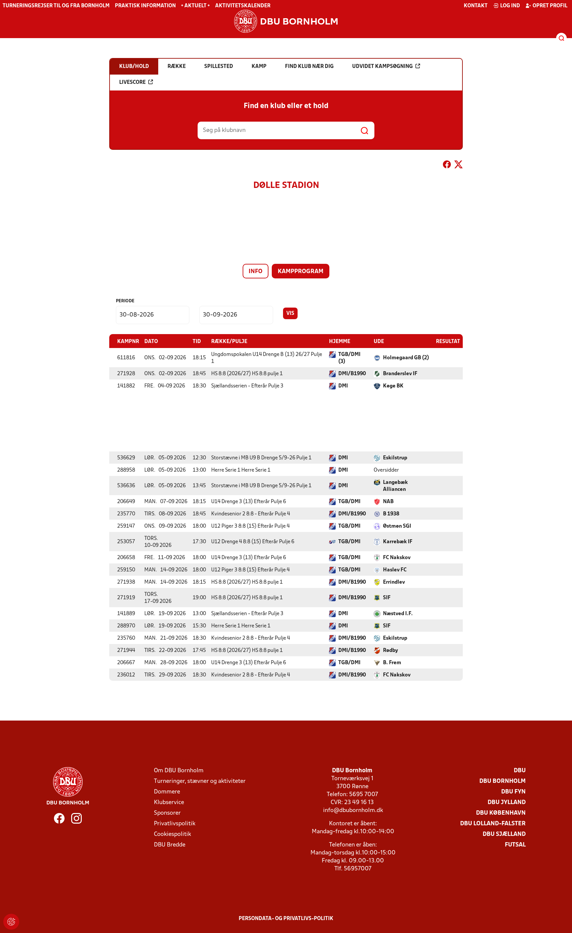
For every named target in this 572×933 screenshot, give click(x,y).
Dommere (167, 792)
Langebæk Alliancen (395, 486)
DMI (343, 386)
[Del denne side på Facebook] (447, 165)
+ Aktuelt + (195, 6)
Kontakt (476, 6)
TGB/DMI (349, 501)
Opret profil (550, 6)
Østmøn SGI (397, 526)
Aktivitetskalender (242, 6)
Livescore (132, 82)
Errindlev (394, 582)
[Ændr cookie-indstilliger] (11, 922)
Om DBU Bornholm (179, 771)
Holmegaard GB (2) (406, 358)
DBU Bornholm (502, 781)
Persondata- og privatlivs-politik (286, 918)
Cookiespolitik (172, 834)
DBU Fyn (513, 792)
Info (255, 271)
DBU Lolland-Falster (493, 824)
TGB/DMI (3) (349, 358)
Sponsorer (167, 813)
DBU (520, 771)
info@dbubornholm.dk (353, 810)
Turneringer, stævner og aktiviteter (200, 781)
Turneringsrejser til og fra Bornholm (56, 6)
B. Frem (392, 663)
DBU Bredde (169, 845)
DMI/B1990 (352, 374)
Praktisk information (145, 6)
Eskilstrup (395, 458)
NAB (388, 501)
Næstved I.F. (398, 614)
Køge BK (393, 386)
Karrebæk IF (397, 542)
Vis (290, 313)
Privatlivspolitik (174, 824)
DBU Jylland (507, 802)
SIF (387, 598)
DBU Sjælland (504, 834)
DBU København (501, 813)
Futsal (515, 845)
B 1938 (391, 514)
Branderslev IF (400, 374)
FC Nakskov (396, 557)
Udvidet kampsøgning (382, 66)
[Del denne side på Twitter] (458, 165)
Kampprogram (300, 271)
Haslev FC (394, 570)
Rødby (390, 650)
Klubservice (169, 802)
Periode (125, 301)
